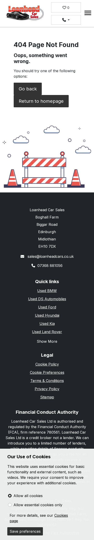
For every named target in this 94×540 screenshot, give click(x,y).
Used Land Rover (47, 331)
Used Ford (47, 307)
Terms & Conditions (47, 380)
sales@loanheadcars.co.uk (50, 256)
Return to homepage (41, 101)
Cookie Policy (47, 364)
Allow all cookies (28, 495)
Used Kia (47, 323)
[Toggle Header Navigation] (87, 13)
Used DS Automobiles (47, 299)
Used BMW (47, 290)
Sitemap (47, 397)
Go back (28, 89)
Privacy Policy (47, 389)
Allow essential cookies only (37, 505)
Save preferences (25, 531)
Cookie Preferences (47, 372)
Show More (47, 341)
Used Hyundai (47, 315)
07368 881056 (50, 265)
